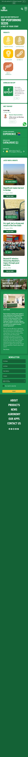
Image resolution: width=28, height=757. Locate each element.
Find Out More (10, 196)
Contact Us (12, 121)
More (17, 98)
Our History (6, 349)
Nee (14, 3)
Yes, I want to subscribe (10, 386)
